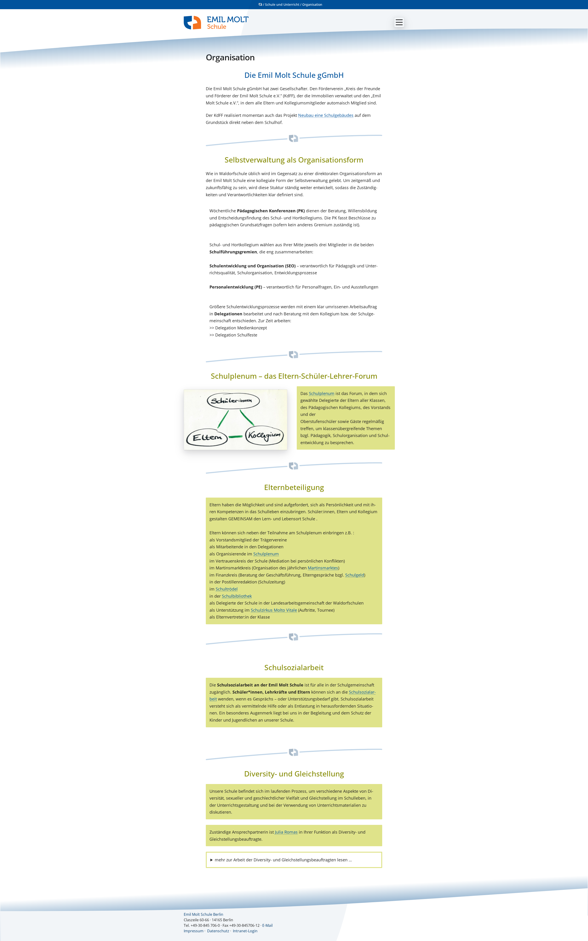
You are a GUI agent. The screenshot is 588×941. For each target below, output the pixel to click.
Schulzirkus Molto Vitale (274, 610)
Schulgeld (354, 575)
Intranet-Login (245, 930)
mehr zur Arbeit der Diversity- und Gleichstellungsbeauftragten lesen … (283, 860)
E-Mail (267, 925)
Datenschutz (218, 930)
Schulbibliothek (237, 596)
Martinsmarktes (323, 568)
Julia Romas (286, 832)
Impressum (194, 930)
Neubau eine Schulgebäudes (325, 115)
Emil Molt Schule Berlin (203, 914)
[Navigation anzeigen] (399, 22)
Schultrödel (227, 589)
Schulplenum (321, 393)
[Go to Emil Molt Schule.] (260, 4)
